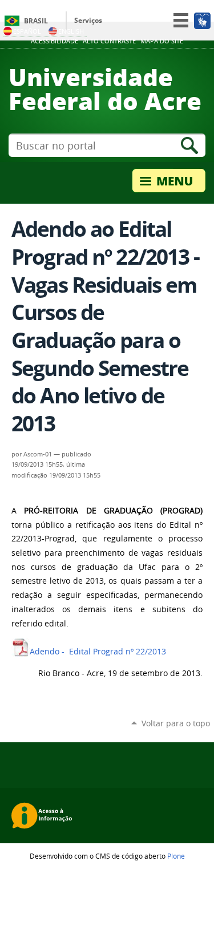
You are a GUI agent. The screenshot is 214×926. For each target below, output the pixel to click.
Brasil (36, 21)
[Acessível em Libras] (201, 20)
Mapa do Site (161, 41)
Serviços (88, 20)
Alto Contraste (109, 41)
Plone (176, 855)
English (71, 31)
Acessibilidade (54, 41)
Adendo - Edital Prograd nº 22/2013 (98, 651)
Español (27, 31)
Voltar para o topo (176, 723)
